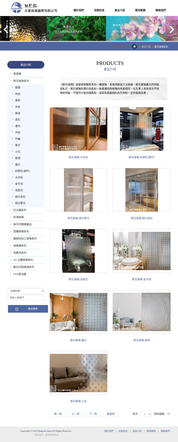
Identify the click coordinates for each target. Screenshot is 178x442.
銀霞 (17, 87)
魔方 (17, 164)
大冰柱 (19, 177)
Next (172, 29)
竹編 (17, 138)
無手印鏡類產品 (22, 224)
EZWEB (34, 7)
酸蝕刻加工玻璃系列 (25, 238)
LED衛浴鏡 (19, 274)
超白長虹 (20, 196)
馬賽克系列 (19, 252)
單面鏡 (17, 73)
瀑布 (17, 126)
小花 (17, 151)
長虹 (17, 119)
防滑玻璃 (18, 217)
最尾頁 (111, 413)
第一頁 (58, 413)
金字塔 (19, 183)
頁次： (136, 413)
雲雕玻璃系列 (21, 231)
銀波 (17, 113)
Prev (6, 29)
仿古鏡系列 (19, 210)
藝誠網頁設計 (52, 434)
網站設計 (39, 434)
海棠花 (19, 190)
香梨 (17, 100)
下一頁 (93, 413)
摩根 (17, 158)
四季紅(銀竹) (22, 171)
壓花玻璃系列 (21, 81)
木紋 (17, 132)
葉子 (17, 145)
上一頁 (75, 413)
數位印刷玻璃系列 (23, 267)
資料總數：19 (162, 413)
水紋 (17, 106)
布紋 (17, 94)
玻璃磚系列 (19, 245)
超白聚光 (20, 203)
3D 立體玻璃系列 (23, 259)
